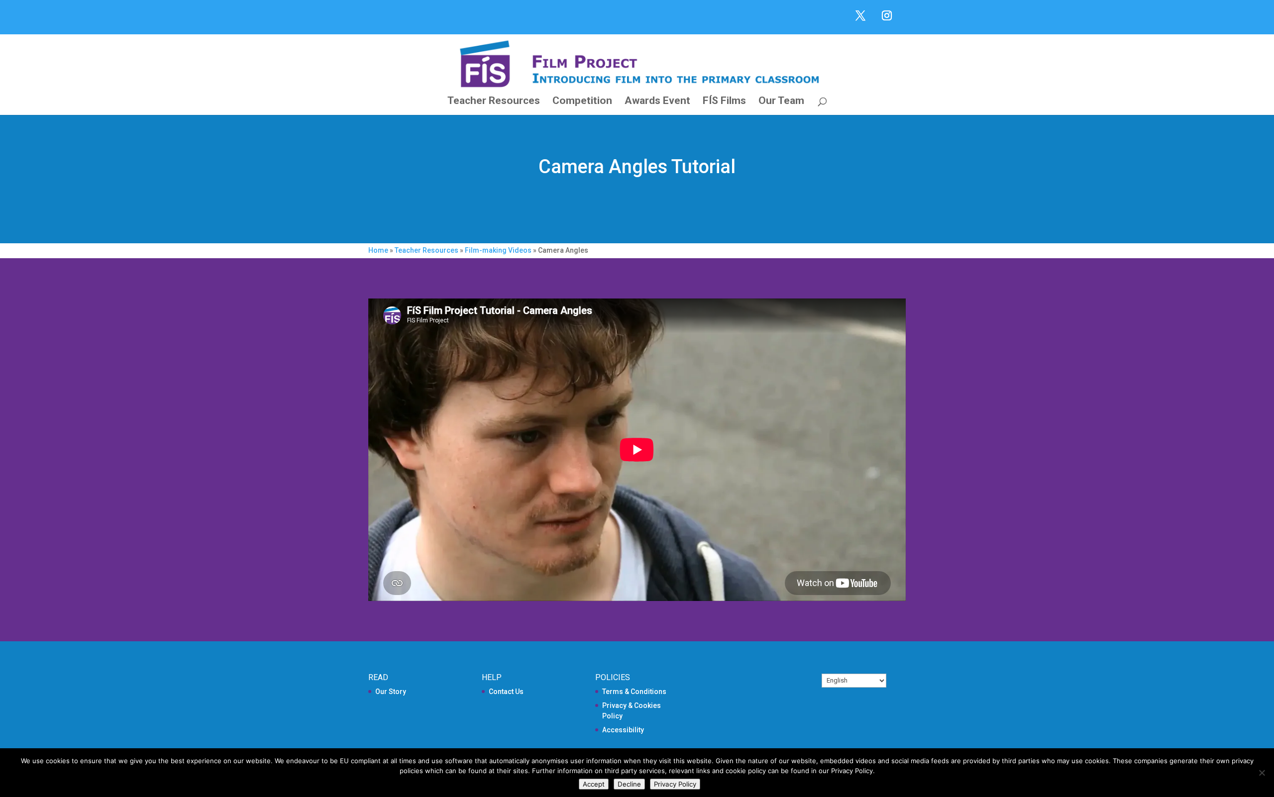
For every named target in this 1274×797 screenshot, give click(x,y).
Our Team (781, 101)
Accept (594, 784)
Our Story (390, 692)
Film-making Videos (498, 250)
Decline (629, 784)
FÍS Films (724, 101)
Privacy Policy (675, 784)
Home (378, 250)
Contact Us (506, 692)
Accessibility (623, 730)
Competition (582, 101)
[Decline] (1262, 773)
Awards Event (657, 101)
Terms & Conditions (634, 692)
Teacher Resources (493, 101)
